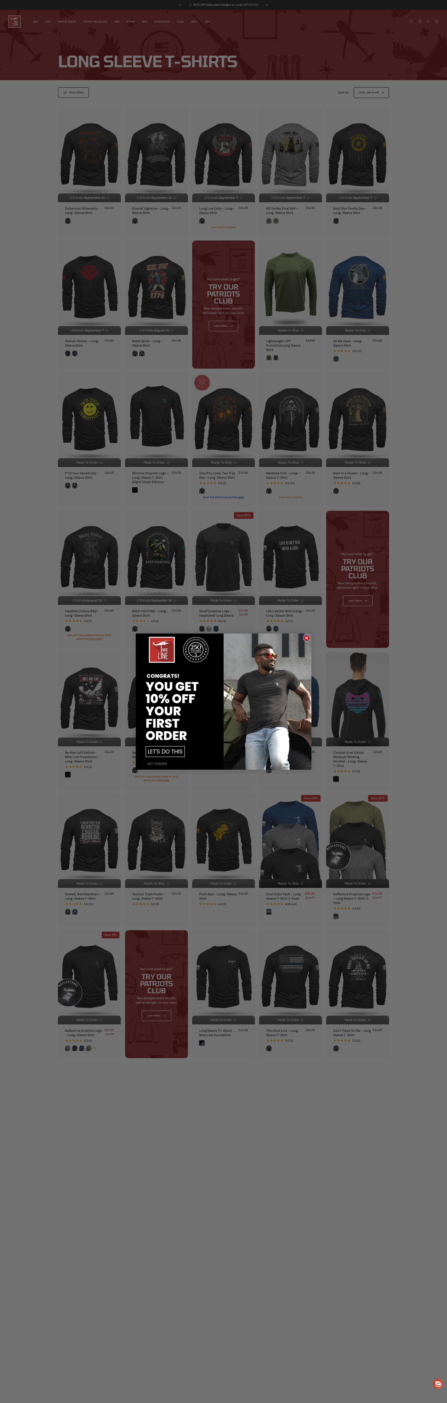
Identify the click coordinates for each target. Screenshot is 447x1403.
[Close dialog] (307, 638)
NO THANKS (157, 764)
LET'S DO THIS (165, 751)
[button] (438, 1384)
